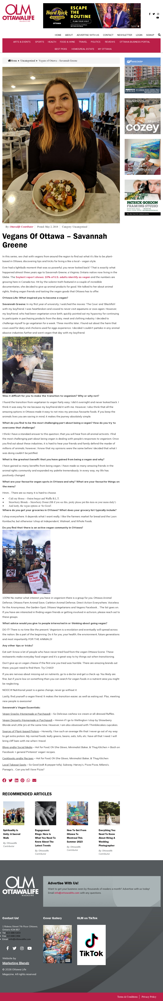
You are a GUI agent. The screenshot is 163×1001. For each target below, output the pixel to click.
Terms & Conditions (127, 996)
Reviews (110, 41)
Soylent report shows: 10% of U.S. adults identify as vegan (53, 277)
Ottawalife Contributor (21, 226)
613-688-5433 (13, 932)
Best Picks (61, 49)
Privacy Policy (149, 996)
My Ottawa (105, 49)
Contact (108, 35)
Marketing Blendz (15, 963)
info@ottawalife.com (66, 892)
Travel (83, 41)
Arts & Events (22, 41)
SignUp (150, 35)
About (69, 35)
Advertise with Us (88, 35)
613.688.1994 (13, 936)
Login (139, 35)
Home (58, 35)
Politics (95, 41)
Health (52, 41)
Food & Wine (67, 41)
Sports (39, 41)
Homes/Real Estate (83, 49)
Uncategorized (28, 60)
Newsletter (124, 35)
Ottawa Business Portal (135, 41)
